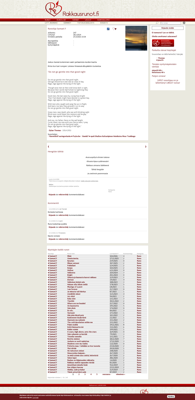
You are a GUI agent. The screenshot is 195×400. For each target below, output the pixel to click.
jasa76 (160, 60)
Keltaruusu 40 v (158, 72)
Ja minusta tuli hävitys (76, 292)
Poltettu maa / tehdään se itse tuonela (83, 346)
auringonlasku (65, 136)
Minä (69, 256)
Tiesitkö (70, 301)
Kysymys (70, 261)
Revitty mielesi (73, 339)
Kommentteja (127, 253)
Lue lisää (35, 397)
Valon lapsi (72, 358)
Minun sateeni (73, 263)
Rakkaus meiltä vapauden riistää (80, 363)
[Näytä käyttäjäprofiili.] (136, 50)
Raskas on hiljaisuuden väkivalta (80, 360)
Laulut (88, 20)
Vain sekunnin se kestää (77, 334)
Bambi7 (85, 136)
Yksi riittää (71, 348)
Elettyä (70, 280)
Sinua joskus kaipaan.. (76, 353)
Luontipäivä (113, 253)
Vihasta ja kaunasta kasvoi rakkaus (81, 277)
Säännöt (67, 23)
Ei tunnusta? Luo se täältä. (163, 33)
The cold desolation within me (80, 322)
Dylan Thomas (55, 130)
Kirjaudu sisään (167, 28)
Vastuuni (71, 313)
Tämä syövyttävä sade (76, 372)
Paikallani (71, 266)
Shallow (98, 136)
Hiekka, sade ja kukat (76, 370)
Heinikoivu (117, 136)
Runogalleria (103, 20)
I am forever (72, 289)
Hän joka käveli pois (75, 315)
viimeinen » (120, 374)
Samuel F (53, 256)
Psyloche (76, 136)
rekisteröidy (63, 195)
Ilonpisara (62, 233)
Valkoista (71, 273)
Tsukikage (131, 136)
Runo (110, 192)
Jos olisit (71, 296)
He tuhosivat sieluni (75, 351)
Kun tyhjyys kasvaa (75, 367)
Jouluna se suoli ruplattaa (78, 341)
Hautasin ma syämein (76, 320)
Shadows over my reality (77, 344)
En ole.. (70, 310)
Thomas (161, 58)
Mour (124, 136)
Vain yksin (71, 308)
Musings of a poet (74, 287)
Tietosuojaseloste (85, 23)
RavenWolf (54, 136)
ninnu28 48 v (157, 70)
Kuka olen (71, 299)
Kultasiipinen (107, 136)
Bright (69, 275)
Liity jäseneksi (51, 23)
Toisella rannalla (74, 337)
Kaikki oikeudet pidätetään (89, 181)
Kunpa (69, 268)
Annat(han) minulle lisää (77, 365)
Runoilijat (61, 20)
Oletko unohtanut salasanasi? (164, 36)
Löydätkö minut (73, 294)
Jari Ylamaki (63, 209)
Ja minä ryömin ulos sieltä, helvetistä (82, 355)
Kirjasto (104, 23)
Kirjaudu (52, 195)
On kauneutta (73, 306)
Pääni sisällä (72, 325)
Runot (48, 20)
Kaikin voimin (72, 329)
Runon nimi (71, 253)
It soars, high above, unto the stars (81, 332)
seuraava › (106, 374)
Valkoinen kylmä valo (76, 282)
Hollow (70, 270)
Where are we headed (76, 303)
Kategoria (140, 253)
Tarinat (75, 20)
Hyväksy (171, 396)
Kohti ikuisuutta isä (75, 327)
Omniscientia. (73, 258)
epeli (92, 136)
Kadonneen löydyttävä (76, 318)
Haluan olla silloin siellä (77, 284)
